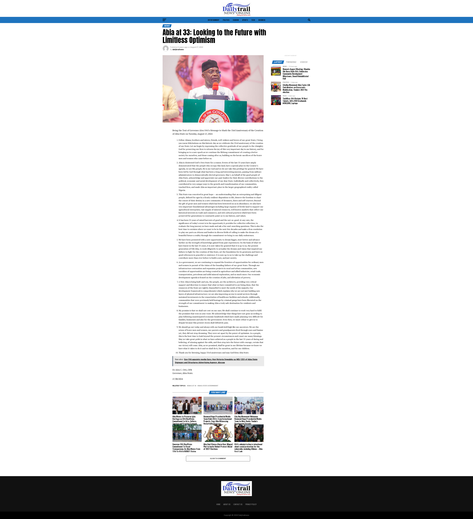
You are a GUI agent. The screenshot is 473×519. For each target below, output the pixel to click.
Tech (253, 20)
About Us (226, 504)
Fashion (236, 20)
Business (261, 20)
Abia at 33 (192, 386)
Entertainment (213, 20)
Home (218, 504)
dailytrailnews (178, 49)
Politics (226, 20)
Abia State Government (208, 386)
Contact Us (237, 504)
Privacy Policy (251, 504)
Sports (245, 20)
